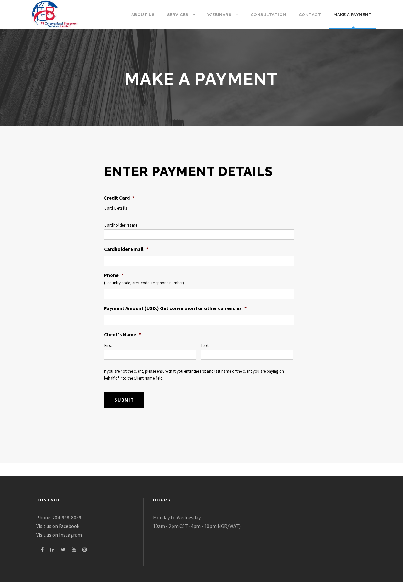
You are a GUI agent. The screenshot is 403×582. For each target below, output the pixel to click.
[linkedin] (52, 549)
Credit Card (119, 198)
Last (205, 345)
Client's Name (122, 334)
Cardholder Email (126, 249)
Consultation (268, 14)
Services (177, 14)
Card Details (115, 208)
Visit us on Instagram (59, 535)
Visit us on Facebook (57, 526)
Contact (310, 14)
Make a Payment (352, 14)
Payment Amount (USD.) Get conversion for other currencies (175, 308)
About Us (143, 14)
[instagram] (84, 549)
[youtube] (74, 549)
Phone (113, 275)
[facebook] (42, 549)
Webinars (219, 14)
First (108, 345)
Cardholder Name (121, 225)
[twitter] (63, 549)
